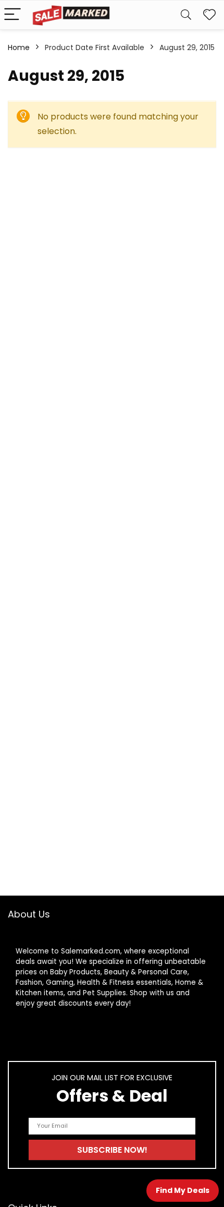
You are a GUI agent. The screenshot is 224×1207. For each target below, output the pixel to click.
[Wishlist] (209, 14)
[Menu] (12, 15)
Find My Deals (182, 1190)
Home (19, 47)
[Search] (185, 15)
